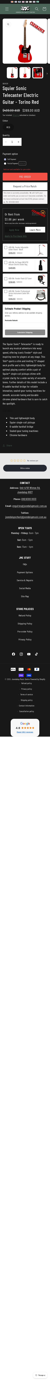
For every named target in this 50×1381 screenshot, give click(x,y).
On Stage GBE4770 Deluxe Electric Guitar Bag (18, 263)
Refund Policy (25, 615)
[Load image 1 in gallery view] (12, 72)
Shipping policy (27, 700)
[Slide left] (3, 74)
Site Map (25, 596)
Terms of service (26, 694)
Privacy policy (26, 689)
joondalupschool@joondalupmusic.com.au (25, 516)
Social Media (25, 588)
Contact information (26, 706)
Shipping (16, 115)
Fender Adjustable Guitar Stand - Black (18, 248)
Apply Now (14, 229)
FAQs (25, 564)
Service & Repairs (25, 580)
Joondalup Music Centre (21, 679)
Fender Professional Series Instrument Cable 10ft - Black (19, 293)
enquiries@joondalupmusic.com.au (29, 505)
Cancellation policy (26, 711)
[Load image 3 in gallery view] (37, 72)
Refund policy (26, 683)
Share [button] (9, 445)
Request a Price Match (25, 186)
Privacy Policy (25, 639)
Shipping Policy (25, 623)
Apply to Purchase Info (16, 236)
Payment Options (25, 572)
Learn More (35, 229)
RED (8, 127)
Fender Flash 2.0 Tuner (20, 278)
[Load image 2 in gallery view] (25, 72)
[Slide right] (47, 74)
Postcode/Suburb (11, 320)
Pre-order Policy (24, 631)
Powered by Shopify (37, 679)
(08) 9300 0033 (28, 499)
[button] (7, 9)
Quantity (6, 135)
